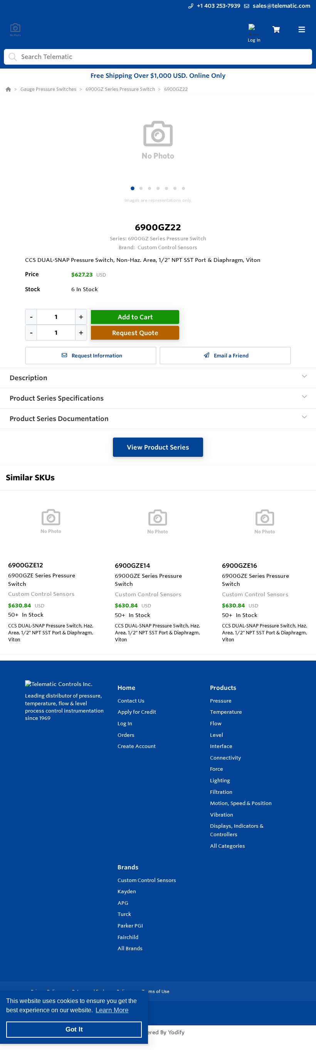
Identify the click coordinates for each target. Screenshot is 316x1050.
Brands (128, 867)
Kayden (127, 891)
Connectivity (225, 758)
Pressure (221, 701)
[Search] (11, 57)
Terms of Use (155, 991)
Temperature (226, 712)
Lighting (220, 780)
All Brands (130, 948)
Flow (216, 723)
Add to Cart (135, 317)
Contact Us (131, 701)
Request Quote (135, 333)
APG (123, 903)
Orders (126, 735)
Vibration (221, 815)
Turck (124, 914)
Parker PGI (130, 926)
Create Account (137, 746)
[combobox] (158, 56)
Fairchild (128, 937)
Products (223, 687)
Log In (125, 723)
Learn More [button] (112, 1010)
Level (216, 735)
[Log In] (254, 29)
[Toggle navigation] (301, 29)
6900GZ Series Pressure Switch (167, 238)
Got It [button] (74, 1029)
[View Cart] (276, 29)
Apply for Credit (137, 712)
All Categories (227, 846)
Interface (221, 746)
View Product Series (158, 447)
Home (126, 687)
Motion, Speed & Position (241, 803)
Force (216, 769)
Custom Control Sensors (147, 880)
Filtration (221, 792)
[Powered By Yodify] (158, 1039)
